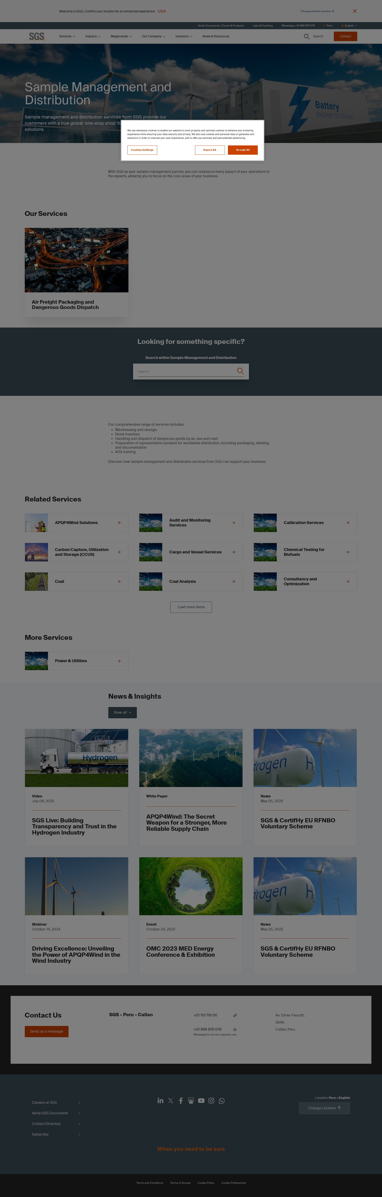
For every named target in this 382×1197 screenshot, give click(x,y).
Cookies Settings (142, 150)
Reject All (209, 150)
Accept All (243, 150)
